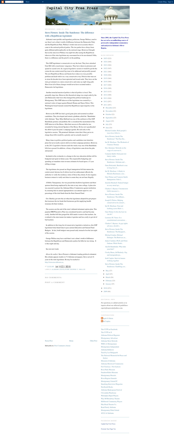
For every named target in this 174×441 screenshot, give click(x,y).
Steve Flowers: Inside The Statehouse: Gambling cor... (115, 265)
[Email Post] (56, 266)
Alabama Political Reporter (110, 335)
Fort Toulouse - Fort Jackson (111, 366)
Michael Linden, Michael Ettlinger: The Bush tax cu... (115, 236)
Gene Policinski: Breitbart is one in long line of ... (116, 166)
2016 (106, 88)
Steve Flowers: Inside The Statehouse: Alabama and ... (115, 160)
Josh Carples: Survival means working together (115, 259)
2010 (106, 288)
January (108, 284)
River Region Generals (109, 378)
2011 (106, 105)
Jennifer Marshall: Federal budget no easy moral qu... (116, 184)
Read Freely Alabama (108, 407)
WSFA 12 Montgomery (109, 344)
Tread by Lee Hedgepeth (109, 352)
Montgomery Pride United (110, 410)
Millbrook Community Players (111, 401)
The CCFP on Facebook (109, 329)
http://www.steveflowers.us (54, 262)
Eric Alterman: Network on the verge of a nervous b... (115, 149)
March (108, 277)
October (109, 114)
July (107, 124)
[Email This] (60, 266)
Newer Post (49, 341)
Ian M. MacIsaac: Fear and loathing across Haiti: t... (114, 207)
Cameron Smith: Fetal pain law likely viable (115, 155)
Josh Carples (106, 321)
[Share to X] (64, 266)
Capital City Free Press (108, 424)
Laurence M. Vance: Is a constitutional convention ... (115, 218)
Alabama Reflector (107, 350)
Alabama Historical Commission (112, 364)
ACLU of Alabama (107, 413)
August (108, 121)
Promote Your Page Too (108, 429)
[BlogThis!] (62, 266)
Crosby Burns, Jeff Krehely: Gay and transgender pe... (116, 253)
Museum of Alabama (108, 361)
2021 (106, 71)
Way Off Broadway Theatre (110, 398)
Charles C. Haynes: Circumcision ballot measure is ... (116, 189)
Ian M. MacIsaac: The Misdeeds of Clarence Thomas (117, 143)
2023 (106, 65)
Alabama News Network (109, 341)
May (107, 270)
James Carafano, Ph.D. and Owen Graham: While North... (116, 242)
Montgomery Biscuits (108, 375)
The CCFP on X (106, 332)
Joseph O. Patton (107, 318)
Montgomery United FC (109, 381)
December (109, 108)
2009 (106, 291)
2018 (106, 81)
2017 (106, 85)
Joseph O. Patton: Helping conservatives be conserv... (115, 201)
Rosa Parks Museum (108, 369)
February (109, 280)
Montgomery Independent (110, 347)
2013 (106, 98)
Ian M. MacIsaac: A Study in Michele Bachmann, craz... (115, 172)
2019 (106, 78)
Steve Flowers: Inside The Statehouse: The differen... (115, 195)
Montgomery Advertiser (109, 338)
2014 (106, 95)
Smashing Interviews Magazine (112, 384)
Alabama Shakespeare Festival (111, 390)
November (109, 111)
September (109, 117)
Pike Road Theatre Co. (109, 404)
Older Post (93, 341)
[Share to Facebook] (67, 266)
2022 (106, 68)
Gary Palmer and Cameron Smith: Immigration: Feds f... (116, 178)
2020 (106, 75)
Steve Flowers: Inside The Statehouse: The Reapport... (115, 230)
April (108, 274)
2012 (106, 101)
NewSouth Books (107, 387)
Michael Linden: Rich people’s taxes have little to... (115, 131)
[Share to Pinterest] (69, 266)
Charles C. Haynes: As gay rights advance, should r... (116, 224)
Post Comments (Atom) (62, 345)
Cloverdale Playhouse (108, 393)
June (107, 127)
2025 (106, 58)
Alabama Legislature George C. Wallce (68, 269)
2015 (106, 91)
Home (71, 341)
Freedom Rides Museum (109, 372)
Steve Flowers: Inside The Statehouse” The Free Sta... (115, 137)
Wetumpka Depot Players (109, 395)
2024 (106, 61)
